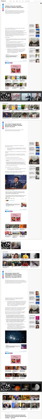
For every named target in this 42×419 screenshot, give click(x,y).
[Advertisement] (16, 20)
